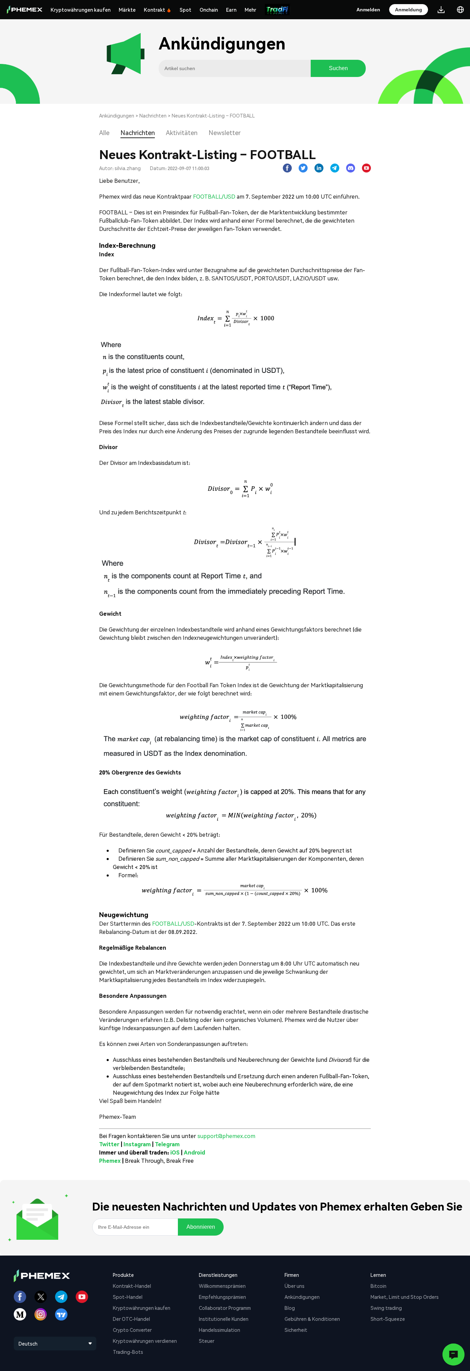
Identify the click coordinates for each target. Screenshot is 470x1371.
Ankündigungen (116, 115)
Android (194, 1152)
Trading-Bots (128, 1352)
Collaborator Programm (225, 1308)
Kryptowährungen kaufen (80, 10)
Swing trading (386, 1308)
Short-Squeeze (388, 1319)
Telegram (167, 1144)
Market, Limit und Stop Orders (405, 1297)
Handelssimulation (219, 1330)
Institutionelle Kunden (223, 1319)
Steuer (206, 1341)
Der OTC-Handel (131, 1319)
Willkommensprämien (222, 1286)
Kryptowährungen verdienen (145, 1341)
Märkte (127, 10)
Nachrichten (153, 115)
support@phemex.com (226, 1135)
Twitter (109, 1144)
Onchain (209, 10)
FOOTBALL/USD (213, 196)
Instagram (137, 1144)
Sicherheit (296, 1330)
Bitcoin (378, 1286)
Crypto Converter (132, 1330)
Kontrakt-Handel (132, 1286)
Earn (231, 10)
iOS (175, 1152)
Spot (185, 10)
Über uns (295, 1286)
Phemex (110, 1160)
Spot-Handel (127, 1297)
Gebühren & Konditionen (312, 1319)
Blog (290, 1308)
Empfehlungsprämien (222, 1297)
